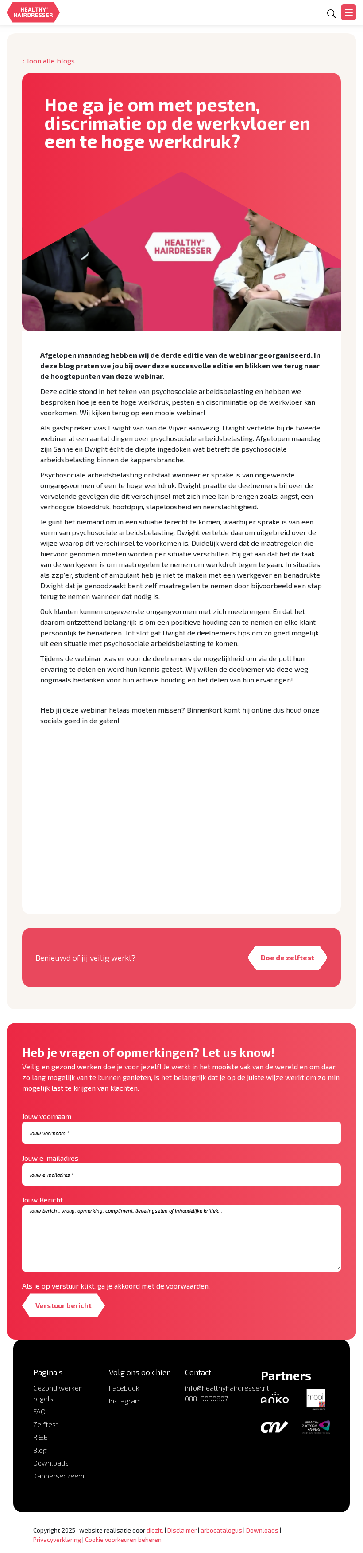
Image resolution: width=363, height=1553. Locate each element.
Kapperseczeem (58, 1475)
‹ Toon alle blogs (48, 60)
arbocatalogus (221, 1530)
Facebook (124, 1388)
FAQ (39, 1411)
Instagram (125, 1400)
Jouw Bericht (42, 1199)
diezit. (155, 1530)
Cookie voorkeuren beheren (123, 1539)
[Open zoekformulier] (331, 14)
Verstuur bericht (63, 1305)
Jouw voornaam (46, 1116)
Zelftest (45, 1424)
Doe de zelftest (287, 957)
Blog (40, 1450)
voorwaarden (187, 1285)
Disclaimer (182, 1530)
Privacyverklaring (57, 1539)
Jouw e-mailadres (50, 1158)
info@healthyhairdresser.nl (227, 1388)
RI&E (40, 1437)
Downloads (51, 1462)
